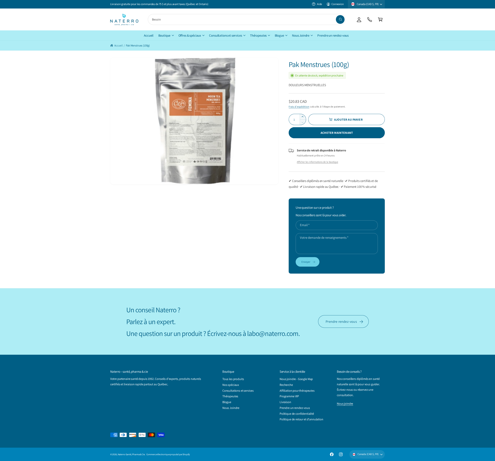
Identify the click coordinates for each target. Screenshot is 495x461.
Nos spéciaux (230, 385)
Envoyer (305, 262)
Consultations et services (225, 35)
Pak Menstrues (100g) (138, 45)
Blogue (279, 35)
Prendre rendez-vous (341, 321)
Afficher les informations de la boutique (317, 162)
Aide (319, 4)
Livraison (285, 402)
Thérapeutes (258, 35)
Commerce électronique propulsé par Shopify (168, 454)
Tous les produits (233, 379)
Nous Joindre (300, 35)
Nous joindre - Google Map (296, 379)
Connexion (337, 4)
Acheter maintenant (337, 133)
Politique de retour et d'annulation (301, 419)
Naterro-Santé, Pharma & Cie (131, 454)
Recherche (286, 385)
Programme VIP (289, 396)
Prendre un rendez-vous (295, 408)
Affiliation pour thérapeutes (297, 391)
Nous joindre (345, 404)
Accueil (118, 45)
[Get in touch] (369, 19)
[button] (380, 19)
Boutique (164, 35)
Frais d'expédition (299, 106)
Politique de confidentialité (297, 414)
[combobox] (247, 19)
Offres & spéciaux (189, 35)
